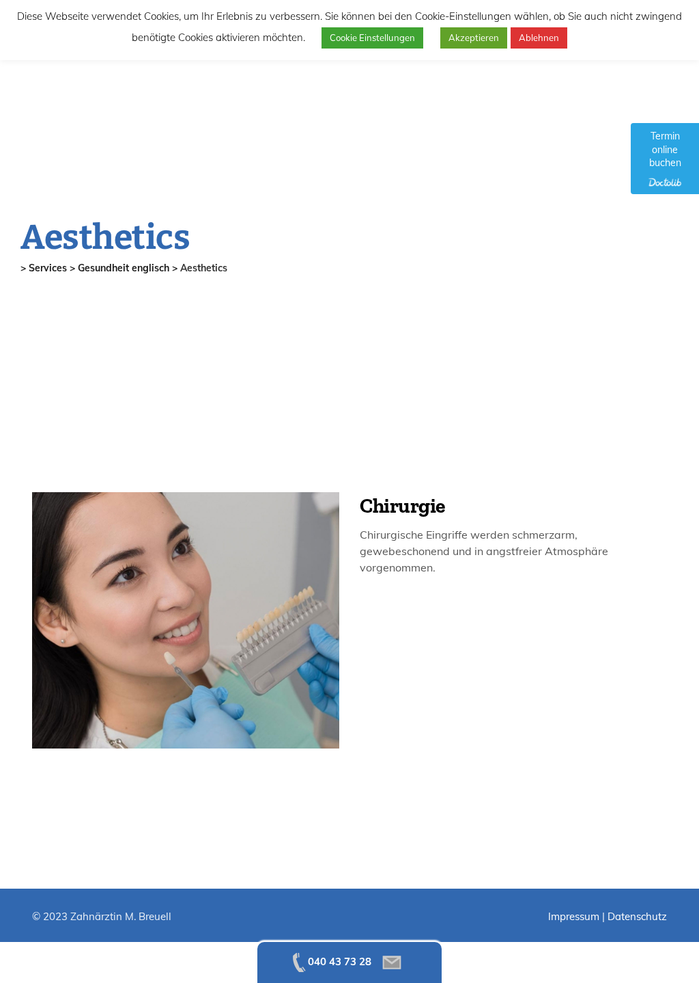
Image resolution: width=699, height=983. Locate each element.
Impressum (573, 916)
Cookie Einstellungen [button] (372, 37)
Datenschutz (637, 916)
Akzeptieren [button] (473, 37)
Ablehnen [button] (539, 37)
